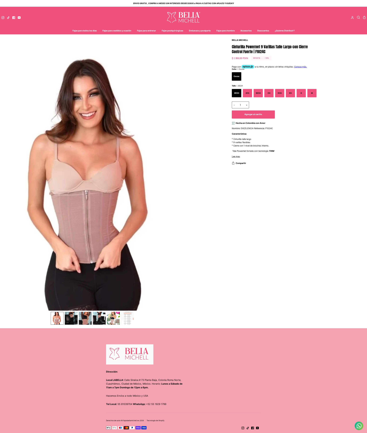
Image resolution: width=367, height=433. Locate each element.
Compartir (241, 163)
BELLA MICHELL (240, 40)
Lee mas (236, 156)
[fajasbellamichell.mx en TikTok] (247, 428)
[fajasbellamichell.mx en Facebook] (252, 428)
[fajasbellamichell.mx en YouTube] (257, 428)
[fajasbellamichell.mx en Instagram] (242, 428)
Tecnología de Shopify (155, 421)
